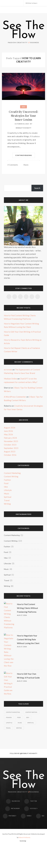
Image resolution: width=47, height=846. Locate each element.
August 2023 (9, 451)
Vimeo (29, 816)
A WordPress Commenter (15, 397)
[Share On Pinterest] (31, 168)
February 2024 (10, 438)
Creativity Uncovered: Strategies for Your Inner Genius (23, 115)
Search (37, 188)
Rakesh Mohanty (24, 837)
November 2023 (11, 441)
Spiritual (7, 497)
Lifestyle (8, 490)
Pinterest (12, 816)
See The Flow (23, 31)
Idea (23, 107)
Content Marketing (12, 473)
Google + (34, 808)
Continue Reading (23, 155)
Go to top (23, 841)
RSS (43, 816)
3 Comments (12, 165)
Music (6, 493)
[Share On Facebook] (25, 168)
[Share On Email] (33, 168)
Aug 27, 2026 (22, 615)
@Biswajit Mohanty (28, 753)
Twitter (33, 801)
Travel (7, 500)
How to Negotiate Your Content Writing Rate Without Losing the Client (28, 639)
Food (6, 483)
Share (26, 165)
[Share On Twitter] (28, 168)
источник (8, 369)
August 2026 (9, 427)
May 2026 (8, 434)
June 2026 (8, 431)
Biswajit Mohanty (23, 128)
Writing (7, 504)
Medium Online (10, 378)
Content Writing (11, 476)
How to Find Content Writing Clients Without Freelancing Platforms (27, 608)
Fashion (7, 480)
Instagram (15, 808)
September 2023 (11, 448)
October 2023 (10, 444)
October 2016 (10, 455)
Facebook (16, 801)
